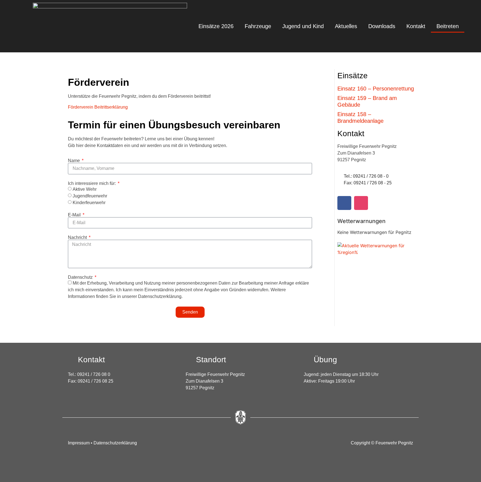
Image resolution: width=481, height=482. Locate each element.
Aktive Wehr (85, 189)
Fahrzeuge (258, 26)
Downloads (381, 26)
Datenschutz (81, 277)
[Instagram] (361, 203)
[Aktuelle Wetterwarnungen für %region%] (378, 252)
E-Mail (75, 215)
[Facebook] (344, 203)
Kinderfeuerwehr (89, 202)
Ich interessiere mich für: (92, 183)
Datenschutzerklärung (115, 443)
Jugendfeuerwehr (90, 196)
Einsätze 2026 (216, 26)
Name (74, 160)
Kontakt (415, 26)
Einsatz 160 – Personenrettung (375, 88)
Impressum (79, 443)
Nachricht (78, 237)
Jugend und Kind (303, 26)
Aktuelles (346, 26)
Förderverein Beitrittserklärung (98, 107)
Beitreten (447, 26)
